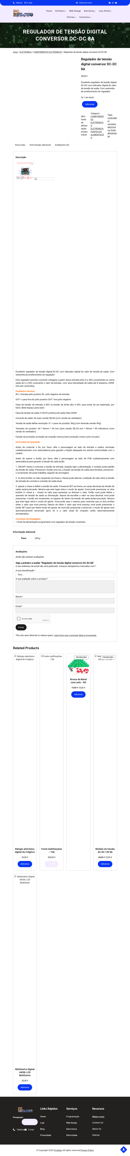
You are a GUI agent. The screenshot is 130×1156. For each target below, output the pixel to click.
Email (19, 606)
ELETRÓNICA (25, 52)
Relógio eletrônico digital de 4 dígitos (25, 850)
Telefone (19, 3)
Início (15, 52)
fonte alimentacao (112, 133)
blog (42, 1129)
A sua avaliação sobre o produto (32, 579)
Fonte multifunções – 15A (51, 850)
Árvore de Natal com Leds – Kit (78, 681)
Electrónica (71, 1129)
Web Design (71, 1123)
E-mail (29, 3)
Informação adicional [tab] (40, 145)
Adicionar (89, 104)
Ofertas (96, 1135)
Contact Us (97, 1122)
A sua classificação (25, 570)
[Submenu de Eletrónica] (95, 11)
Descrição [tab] (20, 145)
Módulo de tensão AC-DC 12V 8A (105, 850)
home (43, 1116)
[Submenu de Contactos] (91, 17)
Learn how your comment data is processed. (75, 635)
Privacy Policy (87, 1150)
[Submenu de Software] (65, 11)
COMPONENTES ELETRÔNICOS (47, 52)
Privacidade (45, 1135)
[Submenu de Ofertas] (75, 17)
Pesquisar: (18, 1117)
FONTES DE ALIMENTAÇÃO (97, 134)
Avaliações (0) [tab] (62, 145)
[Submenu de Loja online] (111, 11)
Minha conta (98, 1116)
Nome (19, 596)
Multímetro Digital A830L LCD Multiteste (25, 1072)
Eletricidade (71, 1135)
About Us (96, 1129)
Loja (42, 1123)
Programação (72, 1116)
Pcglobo (58, 1150)
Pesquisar (30, 1122)
